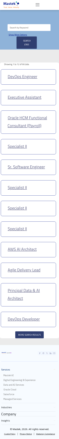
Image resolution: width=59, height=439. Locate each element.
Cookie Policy (9, 434)
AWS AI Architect (22, 249)
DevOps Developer (24, 319)
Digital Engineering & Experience (19, 380)
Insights (5, 420)
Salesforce (8, 394)
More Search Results (29, 334)
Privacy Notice (26, 434)
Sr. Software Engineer (26, 167)
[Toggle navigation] (37, 4)
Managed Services (12, 399)
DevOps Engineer (22, 76)
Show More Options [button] (18, 34)
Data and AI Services (13, 384)
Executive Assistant (24, 97)
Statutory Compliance (45, 434)
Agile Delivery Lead (24, 270)
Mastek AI (8, 375)
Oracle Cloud (9, 389)
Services (5, 369)
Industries (6, 407)
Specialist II (17, 146)
